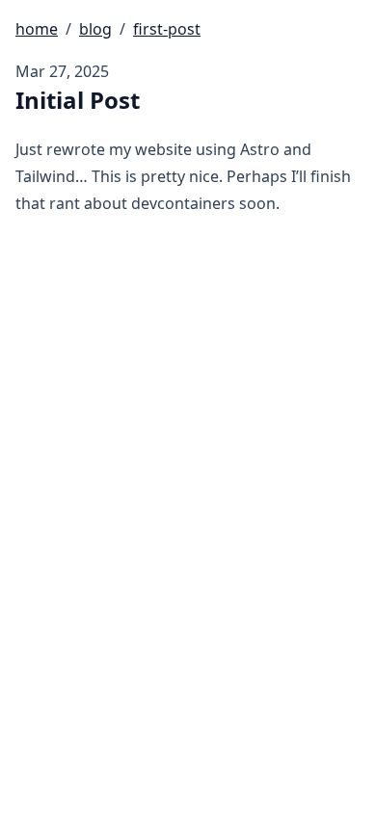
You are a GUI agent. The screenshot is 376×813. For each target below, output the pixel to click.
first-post (167, 28)
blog (95, 28)
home (36, 28)
